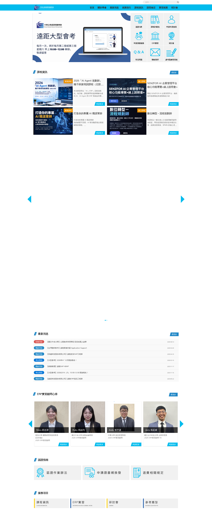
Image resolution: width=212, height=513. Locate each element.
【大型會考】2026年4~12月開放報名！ (62, 360)
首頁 (93, 7)
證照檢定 (151, 7)
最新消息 (114, 7)
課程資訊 (138, 7)
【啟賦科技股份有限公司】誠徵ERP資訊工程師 (65, 378)
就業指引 (126, 7)
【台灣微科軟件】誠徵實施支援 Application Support (67, 347)
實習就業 (163, 7)
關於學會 (102, 7)
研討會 (174, 7)
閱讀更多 (99, 104)
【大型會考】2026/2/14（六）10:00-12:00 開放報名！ (67, 372)
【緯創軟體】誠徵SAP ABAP (58, 366)
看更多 (174, 72)
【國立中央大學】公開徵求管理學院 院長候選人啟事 (67, 341)
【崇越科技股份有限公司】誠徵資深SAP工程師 (65, 354)
